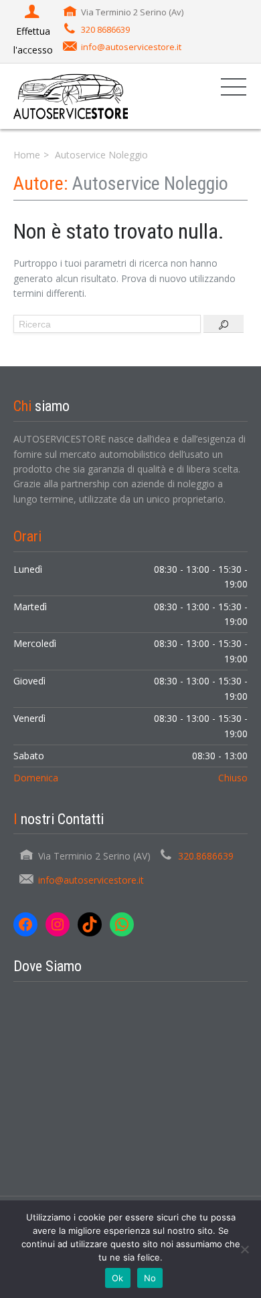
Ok (118, 1278)
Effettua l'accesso (33, 40)
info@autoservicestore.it (131, 47)
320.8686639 (206, 856)
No (150, 1278)
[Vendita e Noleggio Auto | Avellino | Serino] (70, 96)
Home (26, 154)
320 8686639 (105, 29)
